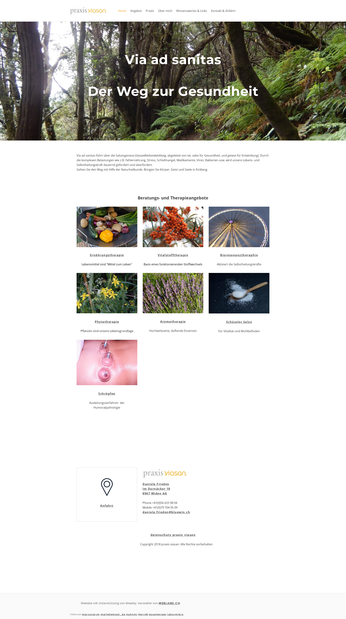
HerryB (143, 614)
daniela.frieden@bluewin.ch (166, 512)
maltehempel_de (113, 614)
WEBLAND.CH (169, 603)
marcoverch (90, 614)
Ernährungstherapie (107, 255)
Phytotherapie (107, 322)
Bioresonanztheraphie (239, 255)
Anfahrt (107, 506)
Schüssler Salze (239, 322)
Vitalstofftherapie (173, 255)
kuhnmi (131, 614)
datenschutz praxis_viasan (173, 535)
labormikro (175, 614)
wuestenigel (157, 614)
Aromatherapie (173, 322)
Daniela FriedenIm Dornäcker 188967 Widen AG (156, 488)
